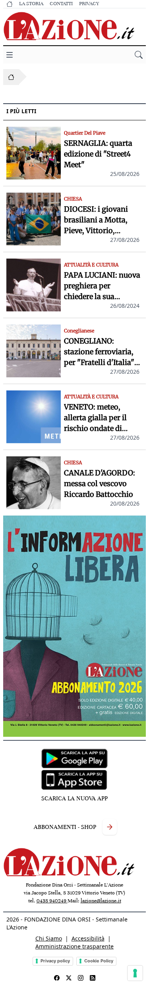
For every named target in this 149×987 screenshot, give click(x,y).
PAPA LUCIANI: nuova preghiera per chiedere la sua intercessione (102, 286)
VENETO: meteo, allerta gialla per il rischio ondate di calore (95, 418)
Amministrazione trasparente (74, 946)
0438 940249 (52, 901)
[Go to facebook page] (57, 978)
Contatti (61, 3)
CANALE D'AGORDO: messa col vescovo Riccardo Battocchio (99, 483)
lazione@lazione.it (101, 901)
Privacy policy (55, 961)
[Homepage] (11, 77)
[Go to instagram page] (81, 978)
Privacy (89, 3)
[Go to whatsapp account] (93, 978)
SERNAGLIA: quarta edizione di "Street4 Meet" (98, 154)
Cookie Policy (98, 961)
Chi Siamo (48, 938)
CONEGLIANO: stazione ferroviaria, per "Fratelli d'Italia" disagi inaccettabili (99, 352)
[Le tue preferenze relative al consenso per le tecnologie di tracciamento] (135, 973)
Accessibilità (88, 938)
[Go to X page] (69, 978)
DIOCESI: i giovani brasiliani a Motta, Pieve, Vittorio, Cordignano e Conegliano (96, 220)
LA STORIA (31, 3)
